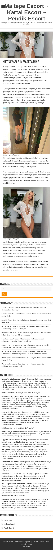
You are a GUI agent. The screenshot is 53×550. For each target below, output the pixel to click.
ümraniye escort (26, 544)
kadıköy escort (20, 542)
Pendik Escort (9, 528)
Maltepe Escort (9, 524)
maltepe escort (32, 542)
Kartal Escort (8, 520)
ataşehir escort (8, 542)
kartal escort (44, 542)
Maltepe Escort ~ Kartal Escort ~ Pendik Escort (27, 12)
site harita (26, 547)
